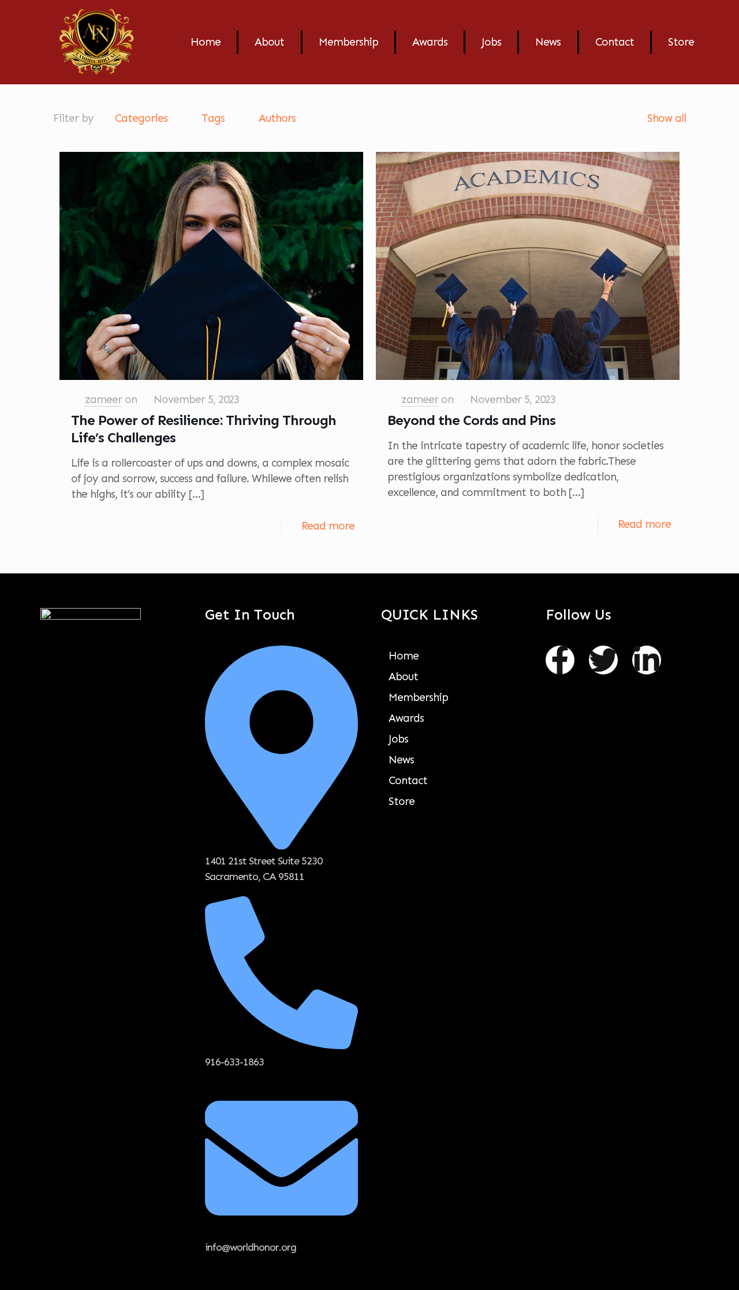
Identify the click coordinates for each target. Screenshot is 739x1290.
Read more (327, 525)
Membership (348, 42)
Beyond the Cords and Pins (471, 420)
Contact (614, 42)
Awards (429, 42)
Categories (141, 118)
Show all (666, 118)
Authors (277, 118)
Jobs (491, 42)
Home (206, 42)
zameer (103, 399)
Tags (213, 118)
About (269, 42)
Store (681, 42)
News (548, 42)
